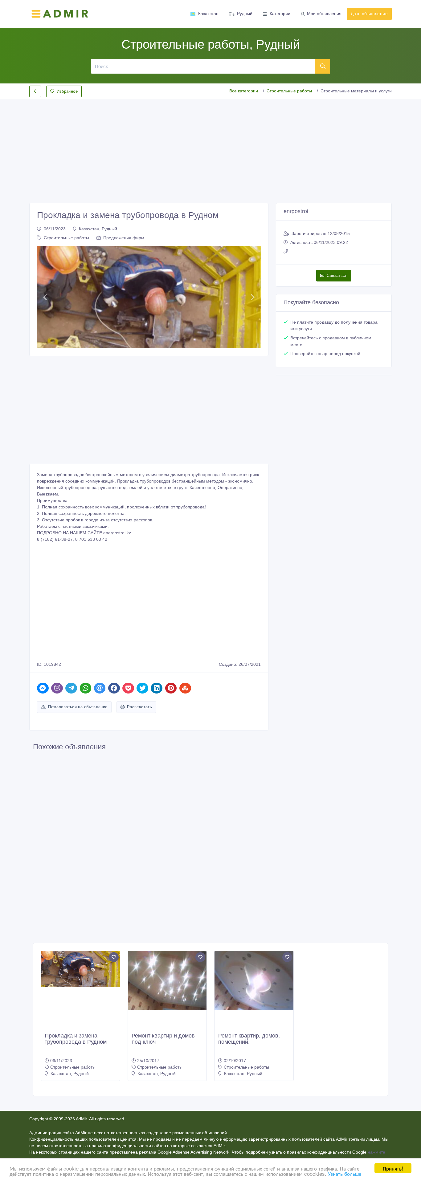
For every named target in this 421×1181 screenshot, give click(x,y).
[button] (45, 297)
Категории (280, 13)
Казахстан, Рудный (98, 228)
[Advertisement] (210, 146)
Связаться (337, 275)
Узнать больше (344, 1173)
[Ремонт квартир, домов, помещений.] (254, 980)
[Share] (43, 688)
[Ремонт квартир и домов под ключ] (167, 980)
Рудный (244, 13)
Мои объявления (324, 13)
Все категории (243, 90)
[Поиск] (322, 66)
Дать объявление (369, 13)
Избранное (67, 91)
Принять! (393, 1168)
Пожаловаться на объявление (77, 707)
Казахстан (208, 13)
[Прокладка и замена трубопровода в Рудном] (80, 969)
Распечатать (139, 707)
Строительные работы (289, 90)
